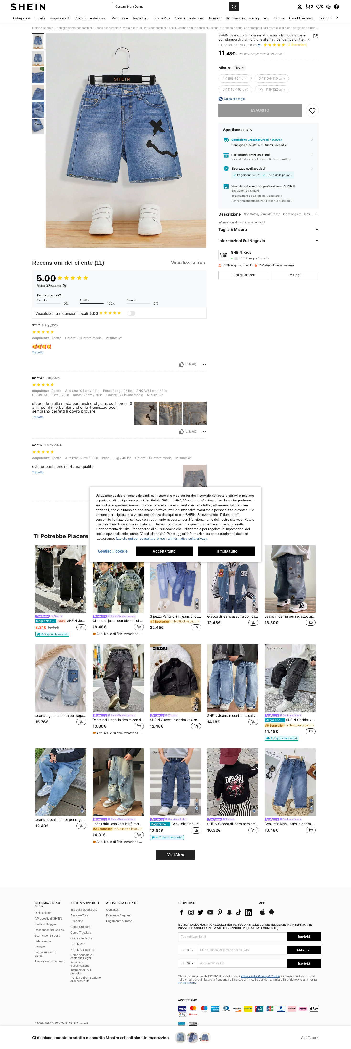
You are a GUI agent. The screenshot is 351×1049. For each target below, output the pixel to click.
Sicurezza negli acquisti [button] (248, 168)
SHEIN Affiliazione (82, 949)
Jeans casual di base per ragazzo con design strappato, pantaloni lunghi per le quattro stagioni (60, 820)
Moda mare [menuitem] (120, 18)
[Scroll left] (331, 18)
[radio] (235, 78)
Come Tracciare (80, 932)
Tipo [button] (237, 67)
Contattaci (112, 909)
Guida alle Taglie (81, 938)
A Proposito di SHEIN (48, 918)
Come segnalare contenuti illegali (81, 956)
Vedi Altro (175, 855)
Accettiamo (187, 1000)
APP (262, 903)
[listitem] (60, 591)
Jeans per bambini (107, 28)
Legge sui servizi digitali (46, 954)
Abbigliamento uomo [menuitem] (189, 18)
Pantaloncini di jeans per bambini (144, 28)
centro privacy (187, 983)
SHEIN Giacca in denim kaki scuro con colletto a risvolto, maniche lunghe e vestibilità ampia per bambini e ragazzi (175, 720)
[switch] (131, 313)
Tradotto (37, 352)
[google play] (271, 914)
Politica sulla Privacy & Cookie (260, 976)
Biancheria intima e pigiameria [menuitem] (248, 18)
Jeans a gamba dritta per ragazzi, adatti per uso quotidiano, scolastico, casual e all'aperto (60, 716)
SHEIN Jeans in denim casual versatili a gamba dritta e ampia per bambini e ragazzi (232, 716)
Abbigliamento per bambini (74, 28)
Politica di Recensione (49, 285)
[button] (328, 7)
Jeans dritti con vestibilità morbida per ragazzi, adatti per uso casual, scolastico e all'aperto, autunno (118, 824)
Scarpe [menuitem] (279, 18)
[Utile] (181, 364)
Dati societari (43, 913)
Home (36, 28)
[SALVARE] (312, 110)
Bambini (48, 28)
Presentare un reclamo (49, 961)
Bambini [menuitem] (215, 18)
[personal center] (300, 7)
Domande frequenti (118, 915)
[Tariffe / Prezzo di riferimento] (236, 54)
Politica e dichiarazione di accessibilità (85, 979)
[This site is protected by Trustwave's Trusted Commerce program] (181, 1023)
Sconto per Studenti (47, 935)
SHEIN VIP (77, 944)
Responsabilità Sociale (50, 930)
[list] (216, 912)
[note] (52, 634)
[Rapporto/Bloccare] (204, 364)
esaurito (260, 110)
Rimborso (76, 921)
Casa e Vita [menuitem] (161, 18)
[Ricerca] (234, 6)
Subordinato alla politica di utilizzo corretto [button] (259, 159)
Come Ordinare (80, 927)
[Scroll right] (337, 18)
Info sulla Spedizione (84, 909)
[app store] (262, 914)
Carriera (40, 947)
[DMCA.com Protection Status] (193, 1023)
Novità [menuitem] (40, 18)
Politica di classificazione (80, 964)
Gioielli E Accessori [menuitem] (302, 18)
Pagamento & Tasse (119, 921)
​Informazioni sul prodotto (80, 971)
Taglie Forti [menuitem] (141, 18)
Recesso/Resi (79, 915)
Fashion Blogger (45, 924)
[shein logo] (28, 6)
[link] (309, 6)
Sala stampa (43, 941)
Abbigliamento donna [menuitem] (91, 18)
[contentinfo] (249, 1011)
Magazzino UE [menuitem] (60, 18)
